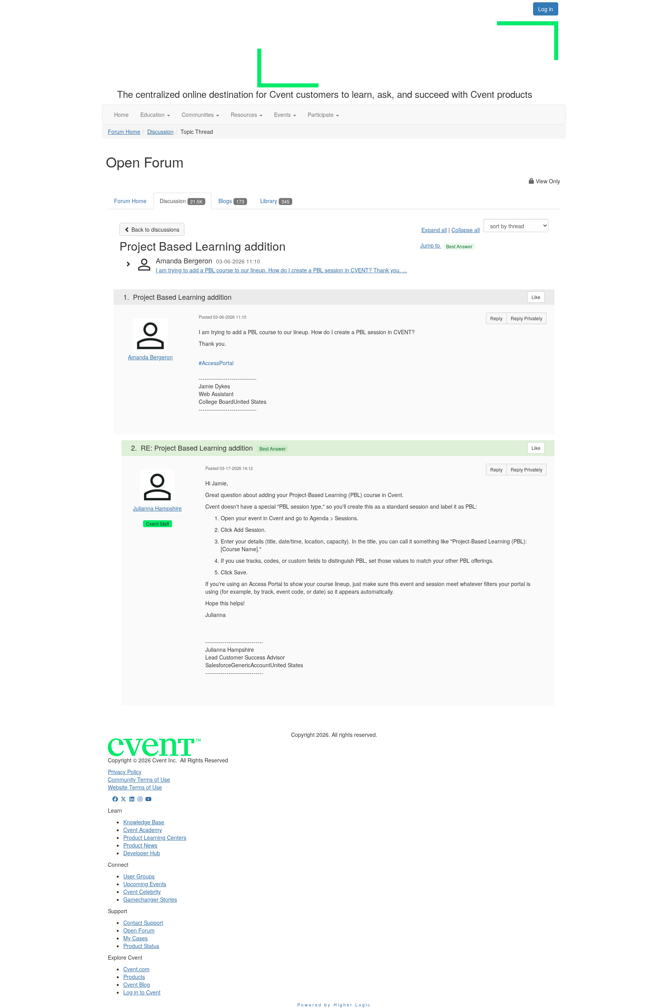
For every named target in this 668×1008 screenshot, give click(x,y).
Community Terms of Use (139, 779)
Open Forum (139, 930)
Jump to (446, 245)
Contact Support (143, 922)
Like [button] (536, 297)
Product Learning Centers (154, 837)
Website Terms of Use (135, 787)
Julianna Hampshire (157, 508)
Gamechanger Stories (150, 899)
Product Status (141, 946)
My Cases (135, 938)
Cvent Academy (142, 830)
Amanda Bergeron (150, 357)
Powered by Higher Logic (334, 1004)
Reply (496, 318)
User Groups (139, 876)
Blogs (231, 201)
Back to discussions (154, 229)
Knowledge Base (143, 822)
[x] (123, 799)
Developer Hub (141, 853)
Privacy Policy (124, 772)
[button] (155, 114)
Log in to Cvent (141, 992)
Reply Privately (526, 318)
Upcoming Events (144, 884)
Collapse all (466, 230)
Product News (140, 845)
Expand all (434, 230)
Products (134, 977)
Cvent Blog (136, 984)
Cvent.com (136, 969)
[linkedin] (131, 799)
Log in (545, 9)
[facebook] (115, 799)
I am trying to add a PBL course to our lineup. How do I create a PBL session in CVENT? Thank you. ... (281, 270)
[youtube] (148, 799)
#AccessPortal (216, 363)
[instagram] (140, 799)
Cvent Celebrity (142, 891)
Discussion (160, 131)
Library (275, 201)
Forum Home (124, 131)
